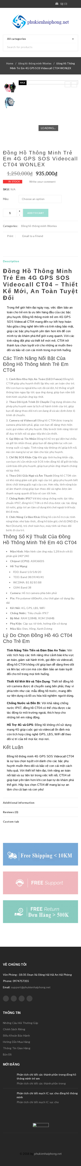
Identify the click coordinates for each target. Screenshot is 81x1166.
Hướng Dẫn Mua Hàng (16, 1041)
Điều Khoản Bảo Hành (16, 1035)
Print (10, 236)
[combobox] (40, 39)
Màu (5, 199)
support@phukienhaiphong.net (31, 987)
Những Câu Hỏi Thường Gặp (20, 1023)
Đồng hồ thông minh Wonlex (35, 63)
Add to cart (35, 212)
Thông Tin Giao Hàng (16, 1048)
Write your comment (42, 181)
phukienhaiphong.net (48, 1153)
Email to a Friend (32, 236)
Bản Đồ (7, 1054)
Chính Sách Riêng (14, 1029)
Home (9, 63)
